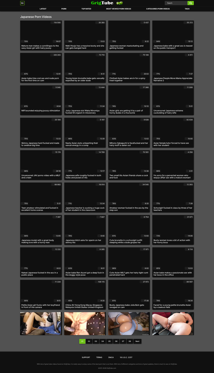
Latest (43, 9)
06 (116, 341)
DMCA (111, 357)
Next (137, 341)
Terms (99, 357)
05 (109, 341)
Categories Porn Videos (158, 9)
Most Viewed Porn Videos (118, 9)
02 (89, 341)
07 (123, 341)
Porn (24, 8)
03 (96, 341)
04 (103, 341)
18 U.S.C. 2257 (126, 357)
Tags (187, 9)
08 (130, 341)
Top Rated (86, 9)
